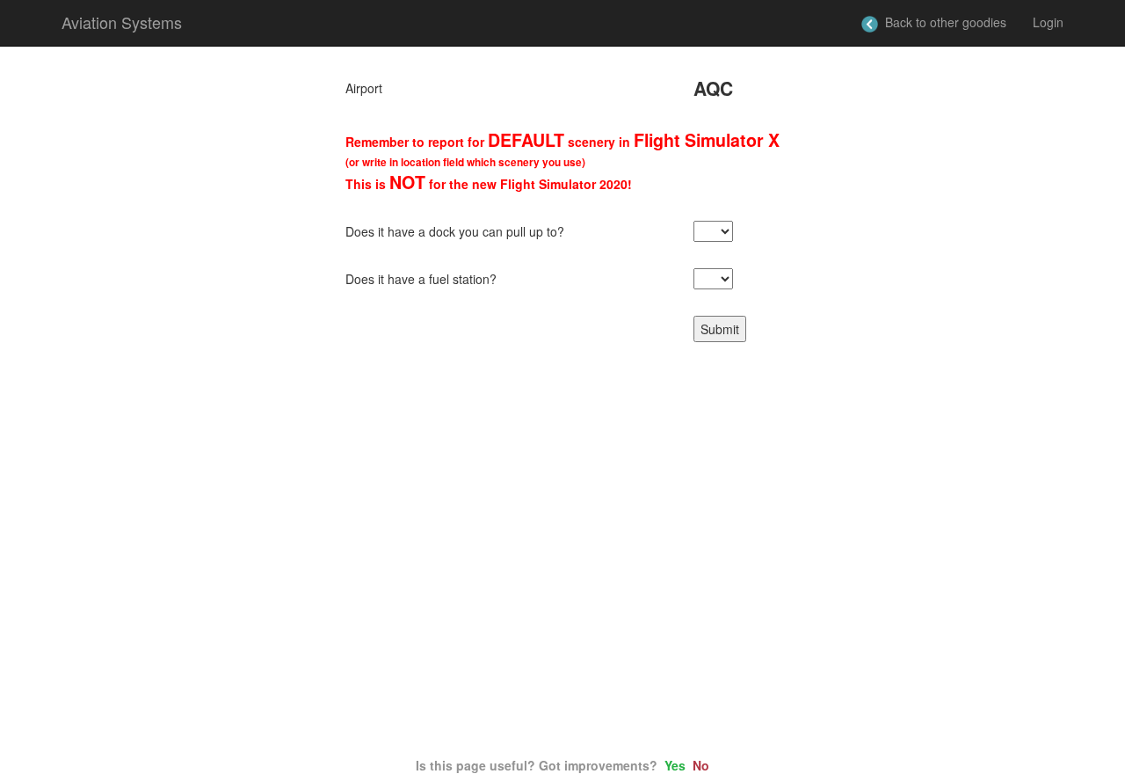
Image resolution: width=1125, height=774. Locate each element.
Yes (675, 765)
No (701, 765)
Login (1048, 22)
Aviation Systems (122, 22)
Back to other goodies (942, 22)
